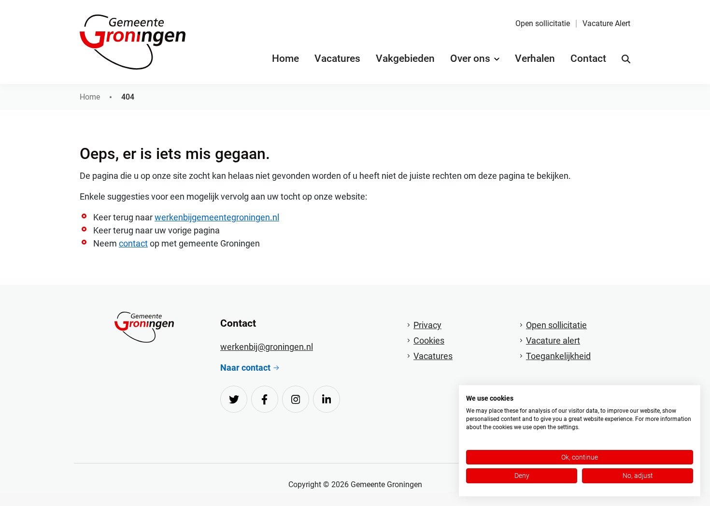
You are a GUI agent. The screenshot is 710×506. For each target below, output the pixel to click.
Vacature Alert (606, 23)
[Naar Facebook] (264, 399)
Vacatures (337, 58)
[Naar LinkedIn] (326, 399)
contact (133, 243)
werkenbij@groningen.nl (266, 347)
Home (285, 58)
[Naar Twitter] (233, 399)
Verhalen (535, 58)
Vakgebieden (405, 58)
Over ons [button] (470, 58)
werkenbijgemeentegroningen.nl (217, 217)
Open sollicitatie (542, 23)
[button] (626, 59)
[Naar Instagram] (295, 399)
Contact (588, 58)
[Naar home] (144, 327)
